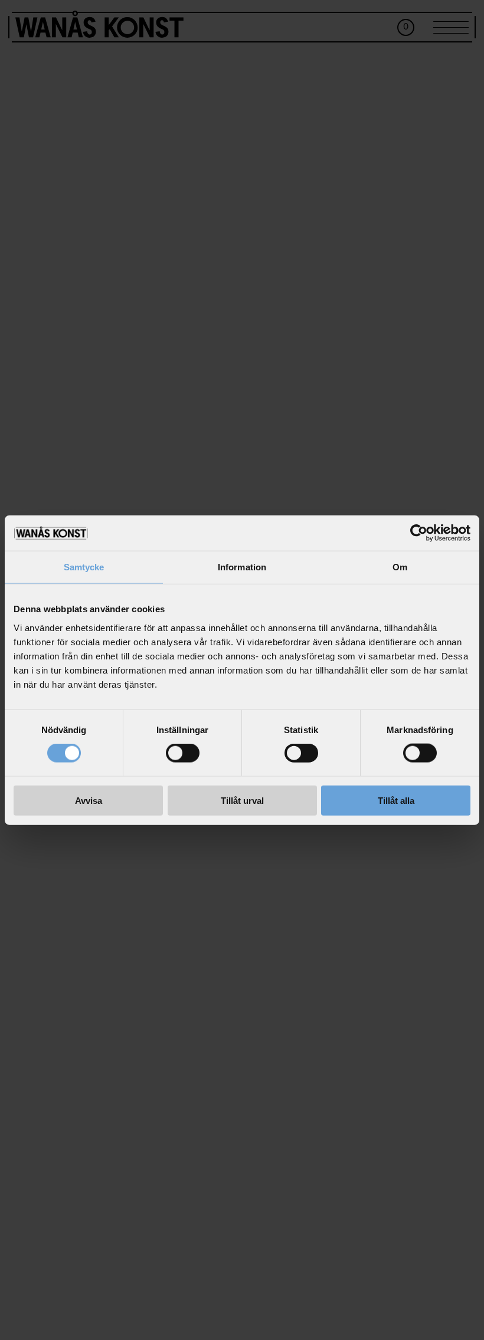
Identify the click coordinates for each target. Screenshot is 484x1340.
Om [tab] (400, 567)
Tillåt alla (396, 800)
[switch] (183, 753)
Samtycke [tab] (84, 567)
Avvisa (88, 800)
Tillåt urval (242, 800)
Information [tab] (242, 567)
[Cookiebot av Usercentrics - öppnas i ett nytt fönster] (418, 533)
